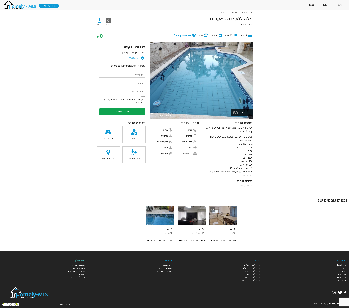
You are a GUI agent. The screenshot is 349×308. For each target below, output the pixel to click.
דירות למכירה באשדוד (235, 12)
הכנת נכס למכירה (78, 265)
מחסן (165, 147)
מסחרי (310, 5)
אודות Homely (341, 265)
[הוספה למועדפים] (212, 209)
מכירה (339, 5)
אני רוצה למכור (167, 265)
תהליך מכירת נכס (79, 268)
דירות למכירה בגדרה (252, 274)
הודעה (143, 97)
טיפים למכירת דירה (78, 277)
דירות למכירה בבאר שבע (251, 280)
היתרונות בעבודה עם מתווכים (74, 271)
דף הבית (249, 12)
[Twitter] (340, 292)
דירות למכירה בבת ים (252, 271)
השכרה (325, 5)
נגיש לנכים (162, 141)
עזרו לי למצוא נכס (165, 268)
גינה (190, 147)
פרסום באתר (342, 271)
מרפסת (164, 136)
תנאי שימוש (342, 274)
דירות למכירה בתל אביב (251, 265)
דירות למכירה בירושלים (251, 268)
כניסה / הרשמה (49, 5)
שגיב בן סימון (107, 57)
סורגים (189, 136)
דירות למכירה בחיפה (252, 277)
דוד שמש (188, 153)
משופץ (164, 153)
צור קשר (344, 268)
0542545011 (134, 58)
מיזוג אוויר (187, 141)
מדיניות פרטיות (341, 280)
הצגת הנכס (223, 224)
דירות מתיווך (80, 274)
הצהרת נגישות (342, 277)
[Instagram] (334, 292)
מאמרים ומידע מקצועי (164, 271)
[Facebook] (345, 292)
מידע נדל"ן (80, 260)
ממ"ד (165, 130)
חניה (190, 130)
